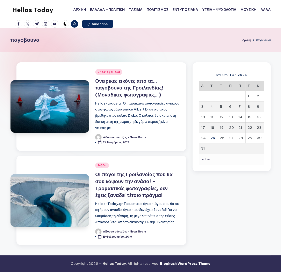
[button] (97, 24)
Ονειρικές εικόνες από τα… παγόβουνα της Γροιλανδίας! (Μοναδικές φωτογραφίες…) (129, 88)
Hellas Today (32, 10)
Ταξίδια (102, 165)
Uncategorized (109, 71)
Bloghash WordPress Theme (185, 263)
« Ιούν (206, 159)
